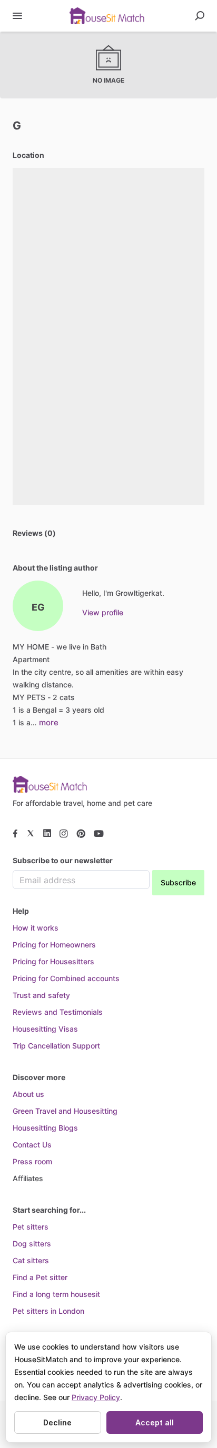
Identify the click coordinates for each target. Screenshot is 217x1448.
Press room (32, 1161)
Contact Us (32, 1144)
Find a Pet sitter (40, 1277)
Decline (57, 1422)
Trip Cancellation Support (56, 1045)
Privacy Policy (96, 1397)
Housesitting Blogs (45, 1127)
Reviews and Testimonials (58, 1011)
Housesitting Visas (45, 1028)
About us (28, 1094)
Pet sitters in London (48, 1310)
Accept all (154, 1422)
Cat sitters (31, 1260)
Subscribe (178, 882)
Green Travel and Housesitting (65, 1110)
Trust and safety (41, 995)
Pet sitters (30, 1226)
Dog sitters (32, 1243)
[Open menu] (17, 16)
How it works (35, 927)
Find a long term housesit (56, 1294)
